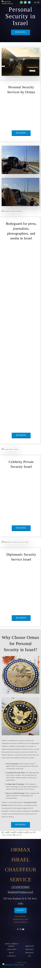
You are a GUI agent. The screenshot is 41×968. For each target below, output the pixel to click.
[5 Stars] (29, 832)
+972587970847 (20, 887)
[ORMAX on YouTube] (23, 929)
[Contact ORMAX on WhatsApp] (21, 2)
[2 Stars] (10, 832)
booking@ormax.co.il (20, 891)
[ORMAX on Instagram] (20, 929)
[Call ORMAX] (25, 2)
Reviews (30, 949)
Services (29, 946)
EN (35, 2)
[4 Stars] (23, 832)
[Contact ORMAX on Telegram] (29, 2)
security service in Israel (22, 122)
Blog (11, 953)
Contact (11, 956)
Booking (20, 32)
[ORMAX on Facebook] (17, 929)
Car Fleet (11, 949)
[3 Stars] (17, 832)
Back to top (21, 962)
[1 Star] (4, 832)
